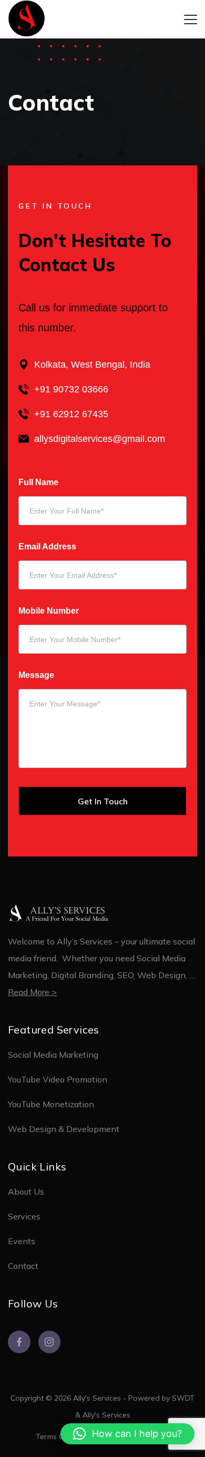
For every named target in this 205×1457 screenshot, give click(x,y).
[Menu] (190, 19)
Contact (23, 1266)
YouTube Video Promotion (57, 1079)
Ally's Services (106, 1415)
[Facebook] (19, 1342)
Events (21, 1241)
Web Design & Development (63, 1129)
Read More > (32, 992)
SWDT (183, 1398)
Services (24, 1216)
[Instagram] (49, 1342)
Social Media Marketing (53, 1054)
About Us (26, 1191)
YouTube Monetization (51, 1104)
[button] (127, 1433)
